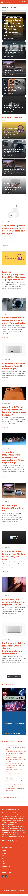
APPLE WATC (5, 866)
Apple (5, 166)
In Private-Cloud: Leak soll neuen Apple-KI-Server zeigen (13, 366)
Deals (5, 35)
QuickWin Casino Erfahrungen (12, 797)
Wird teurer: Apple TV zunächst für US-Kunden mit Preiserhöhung (13, 107)
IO (2, 861)
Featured (15, 128)
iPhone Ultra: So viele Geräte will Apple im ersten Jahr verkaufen (13, 151)
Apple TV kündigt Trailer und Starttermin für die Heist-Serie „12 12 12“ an (13, 52)
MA (3, 858)
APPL (3, 850)
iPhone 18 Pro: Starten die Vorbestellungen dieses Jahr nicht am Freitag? (13, 88)
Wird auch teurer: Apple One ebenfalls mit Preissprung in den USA (13, 70)
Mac (11, 183)
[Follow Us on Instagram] (6, 876)
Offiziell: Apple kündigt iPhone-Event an (13, 508)
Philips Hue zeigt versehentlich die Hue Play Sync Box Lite (13, 602)
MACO (3, 864)
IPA (3, 856)
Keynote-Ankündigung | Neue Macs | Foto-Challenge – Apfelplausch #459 (14, 132)
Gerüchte (6, 84)
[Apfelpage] (6, 2)
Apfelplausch (8, 128)
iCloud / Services (8, 48)
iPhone (12, 84)
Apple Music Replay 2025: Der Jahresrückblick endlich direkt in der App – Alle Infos (16, 759)
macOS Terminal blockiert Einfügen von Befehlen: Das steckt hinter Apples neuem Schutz (16, 753)
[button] (19, 2)
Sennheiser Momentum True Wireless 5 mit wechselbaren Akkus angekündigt (13, 457)
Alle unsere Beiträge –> (14, 676)
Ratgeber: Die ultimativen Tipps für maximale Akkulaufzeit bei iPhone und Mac (15, 747)
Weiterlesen (5, 246)
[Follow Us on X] (3, 876)
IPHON (4, 853)
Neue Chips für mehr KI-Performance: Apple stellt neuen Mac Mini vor (12, 187)
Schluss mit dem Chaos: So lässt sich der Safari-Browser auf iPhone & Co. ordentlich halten (15, 765)
